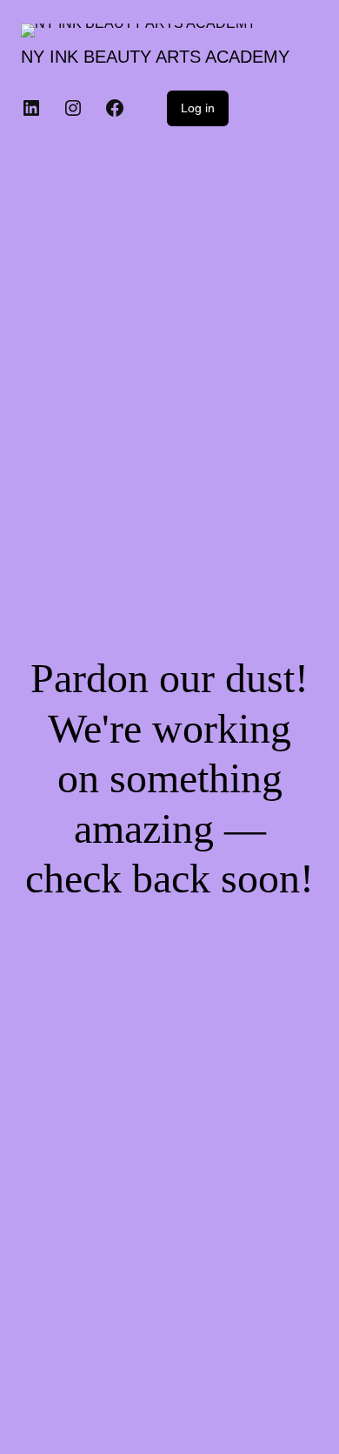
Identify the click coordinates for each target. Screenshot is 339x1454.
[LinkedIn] (31, 108)
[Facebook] (114, 108)
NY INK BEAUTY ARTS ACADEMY (155, 56)
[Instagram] (73, 108)
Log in (198, 108)
